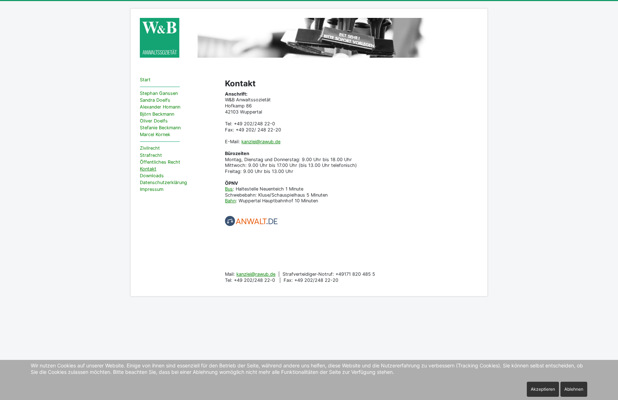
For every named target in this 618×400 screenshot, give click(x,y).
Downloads (152, 175)
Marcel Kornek (155, 134)
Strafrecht (151, 155)
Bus (229, 189)
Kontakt (148, 169)
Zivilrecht (150, 148)
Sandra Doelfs (155, 100)
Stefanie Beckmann (160, 127)
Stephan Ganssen (159, 93)
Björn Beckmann (157, 114)
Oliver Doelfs (154, 121)
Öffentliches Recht (160, 162)
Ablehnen (573, 389)
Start (145, 79)
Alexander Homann (160, 107)
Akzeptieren (543, 389)
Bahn (230, 200)
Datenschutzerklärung (163, 182)
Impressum (151, 189)
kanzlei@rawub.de (260, 141)
